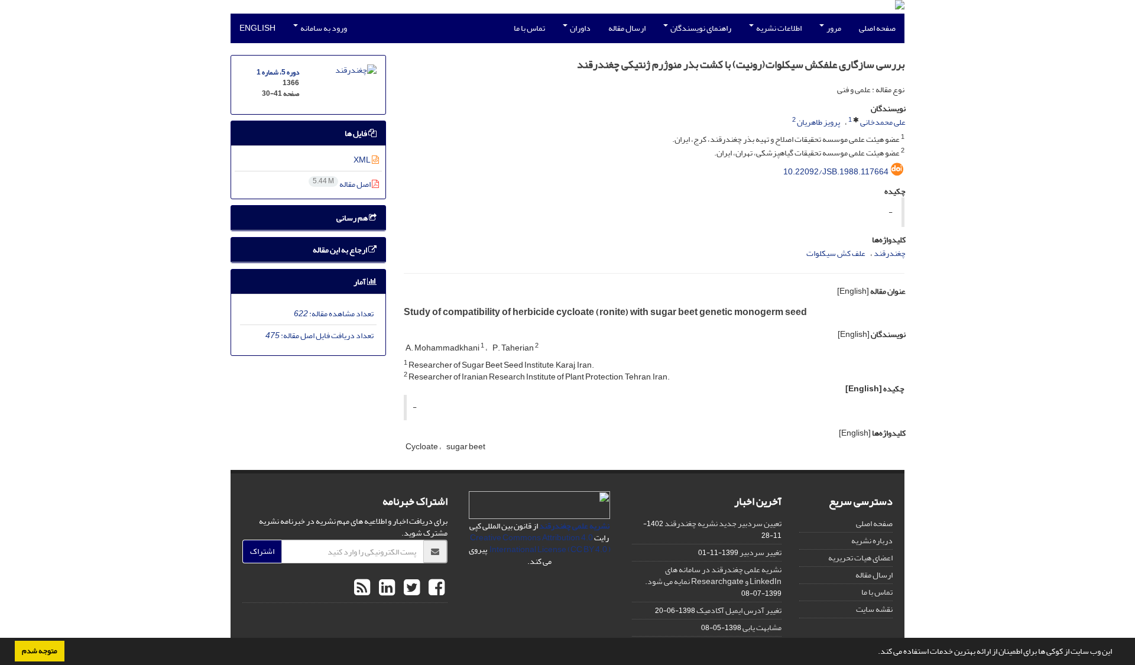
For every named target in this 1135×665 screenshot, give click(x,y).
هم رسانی (352, 218)
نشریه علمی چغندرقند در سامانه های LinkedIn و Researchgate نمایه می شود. (713, 575)
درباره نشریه (872, 541)
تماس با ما (529, 28)
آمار (360, 282)
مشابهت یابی (761, 627)
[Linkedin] (385, 588)
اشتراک (262, 551)
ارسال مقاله (627, 28)
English (257, 28)
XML (363, 160)
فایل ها (356, 133)
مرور (833, 28)
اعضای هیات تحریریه (860, 558)
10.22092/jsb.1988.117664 (835, 172)
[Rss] (362, 588)
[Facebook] (435, 588)
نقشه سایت (874, 609)
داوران (580, 28)
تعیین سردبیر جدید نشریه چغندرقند (722, 523)
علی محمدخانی (883, 122)
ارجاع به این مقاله (340, 250)
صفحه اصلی (877, 28)
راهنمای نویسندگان (700, 28)
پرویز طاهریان (818, 122)
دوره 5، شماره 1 (278, 72)
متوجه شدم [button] (39, 651)
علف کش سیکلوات (835, 253)
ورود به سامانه (323, 28)
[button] (875, 652)
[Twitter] (410, 588)
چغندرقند (890, 253)
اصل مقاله (342, 184)
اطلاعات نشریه (778, 28)
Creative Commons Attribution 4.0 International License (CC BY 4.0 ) (540, 543)
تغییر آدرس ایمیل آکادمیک (738, 610)
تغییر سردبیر (760, 552)
